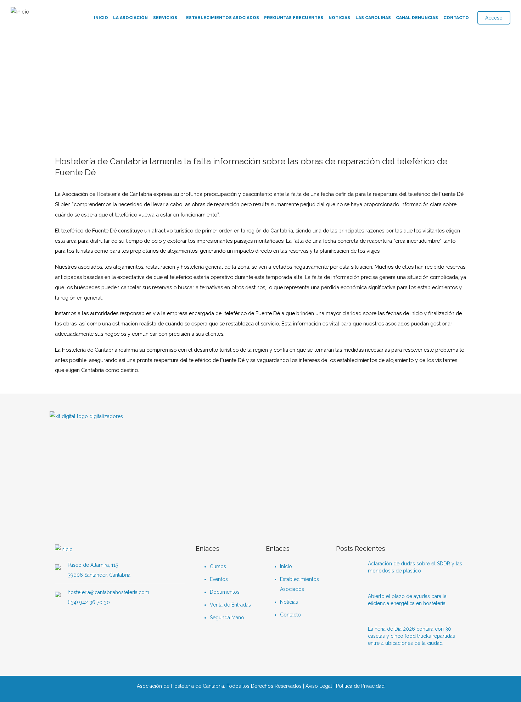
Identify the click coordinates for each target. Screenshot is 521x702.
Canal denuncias (417, 17)
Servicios (165, 17)
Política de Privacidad (360, 686)
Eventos (219, 579)
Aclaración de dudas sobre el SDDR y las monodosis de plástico (415, 567)
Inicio (101, 17)
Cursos (218, 566)
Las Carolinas (373, 17)
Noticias (339, 17)
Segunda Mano (227, 617)
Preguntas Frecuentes (293, 17)
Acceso (494, 18)
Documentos (225, 592)
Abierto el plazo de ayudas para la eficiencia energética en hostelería (407, 599)
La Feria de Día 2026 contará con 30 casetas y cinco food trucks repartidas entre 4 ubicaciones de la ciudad (411, 636)
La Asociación (130, 17)
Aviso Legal (319, 686)
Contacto (456, 17)
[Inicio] (20, 10)
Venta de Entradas (230, 605)
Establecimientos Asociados (222, 17)
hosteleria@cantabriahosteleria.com (108, 592)
